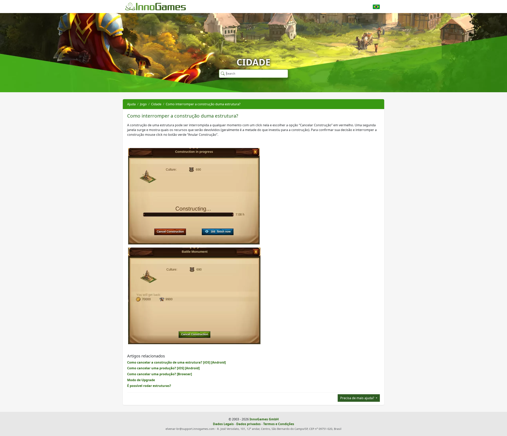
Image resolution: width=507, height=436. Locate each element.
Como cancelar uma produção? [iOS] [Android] (163, 368)
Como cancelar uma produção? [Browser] (159, 374)
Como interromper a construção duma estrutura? (203, 104)
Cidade (156, 104)
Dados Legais (223, 424)
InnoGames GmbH (264, 419)
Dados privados (248, 424)
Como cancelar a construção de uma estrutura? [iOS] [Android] (176, 362)
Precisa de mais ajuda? (357, 398)
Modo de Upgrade (141, 380)
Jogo (143, 104)
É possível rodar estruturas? (149, 386)
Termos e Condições (278, 424)
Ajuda (131, 104)
